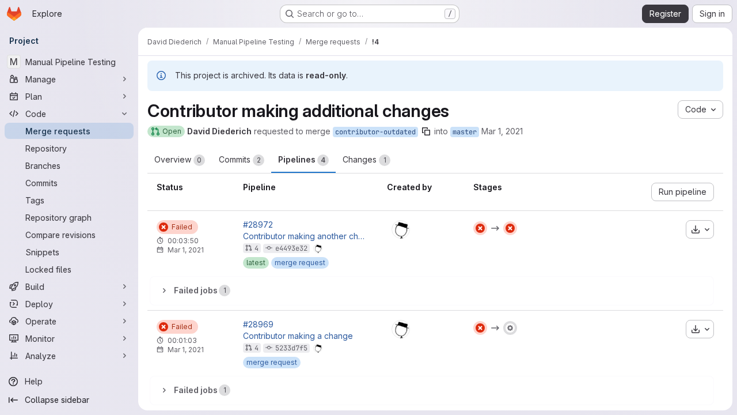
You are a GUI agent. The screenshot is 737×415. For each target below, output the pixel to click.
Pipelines (301, 159)
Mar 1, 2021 (502, 131)
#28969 (258, 324)
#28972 (258, 224)
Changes (364, 159)
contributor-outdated (375, 132)
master (465, 132)
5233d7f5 (291, 348)
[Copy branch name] (426, 131)
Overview (178, 159)
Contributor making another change (305, 236)
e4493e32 (291, 248)
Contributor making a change (298, 336)
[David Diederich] (401, 229)
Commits (240, 159)
